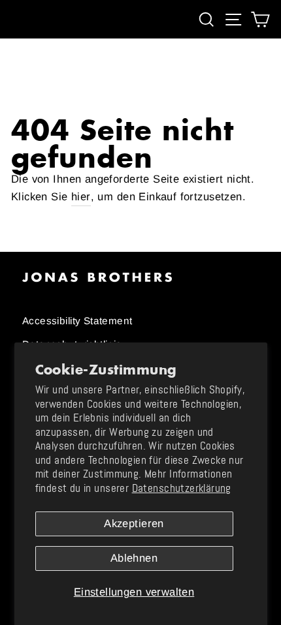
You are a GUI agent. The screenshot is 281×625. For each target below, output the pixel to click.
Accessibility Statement (77, 320)
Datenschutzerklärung (181, 488)
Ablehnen (133, 558)
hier (81, 197)
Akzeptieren (134, 523)
